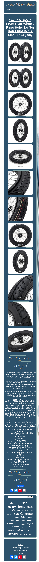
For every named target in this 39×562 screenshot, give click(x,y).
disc (13, 510)
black (30, 506)
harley (11, 506)
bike (23, 517)
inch (30, 535)
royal (10, 517)
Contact (20, 545)
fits (17, 520)
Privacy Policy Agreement (20, 548)
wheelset (22, 524)
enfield (29, 520)
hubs (30, 517)
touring (16, 517)
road (8, 510)
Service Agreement (20, 550)
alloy (12, 503)
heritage (23, 534)
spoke (26, 502)
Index (20, 542)
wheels (18, 513)
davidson (25, 510)
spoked (9, 514)
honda (28, 527)
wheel (21, 530)
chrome (13, 534)
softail (30, 523)
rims (10, 523)
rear (30, 530)
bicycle (18, 503)
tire (16, 524)
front (21, 506)
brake (11, 531)
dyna (18, 510)
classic (11, 520)
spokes (29, 513)
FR (22, 553)
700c (31, 510)
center (23, 520)
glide (22, 527)
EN (18, 553)
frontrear (14, 526)
